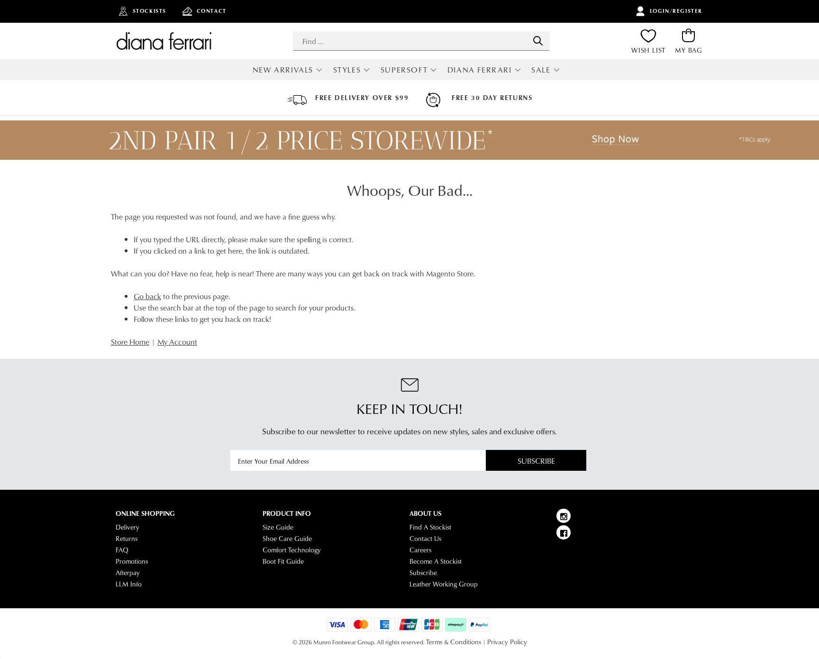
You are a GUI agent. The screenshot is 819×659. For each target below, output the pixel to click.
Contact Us (425, 538)
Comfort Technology (292, 550)
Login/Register (676, 11)
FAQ (122, 550)
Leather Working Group (444, 584)
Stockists (149, 11)
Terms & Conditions (453, 642)
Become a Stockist (436, 561)
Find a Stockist (430, 527)
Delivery (127, 527)
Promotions (132, 561)
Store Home (130, 341)
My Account (177, 341)
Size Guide (278, 527)
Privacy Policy (507, 642)
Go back (147, 296)
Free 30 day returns (492, 97)
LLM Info (129, 584)
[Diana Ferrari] (164, 40)
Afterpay (128, 572)
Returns (126, 538)
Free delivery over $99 (362, 97)
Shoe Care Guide (287, 538)
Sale (540, 69)
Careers (420, 550)
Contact (212, 11)
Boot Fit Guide (283, 561)
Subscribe (536, 460)
